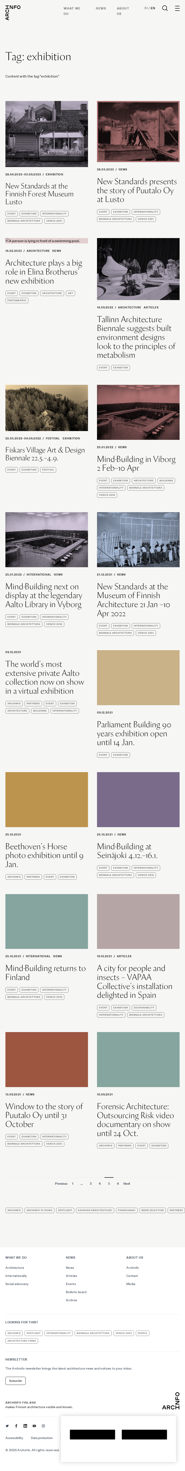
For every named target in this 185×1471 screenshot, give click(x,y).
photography (16, 300)
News (101, 8)
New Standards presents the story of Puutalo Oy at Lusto (137, 190)
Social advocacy (16, 1284)
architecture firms (21, 1340)
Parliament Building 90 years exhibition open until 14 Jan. (134, 733)
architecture (52, 293)
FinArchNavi (127, 1210)
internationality (54, 213)
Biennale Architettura (23, 221)
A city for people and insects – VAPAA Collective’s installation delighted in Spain (135, 981)
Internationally (16, 1276)
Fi (146, 8)
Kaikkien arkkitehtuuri (95, 1210)
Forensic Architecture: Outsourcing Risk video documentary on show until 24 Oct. (135, 1120)
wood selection (152, 1210)
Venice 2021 (54, 221)
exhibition (54, 174)
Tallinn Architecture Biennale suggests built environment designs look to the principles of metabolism (136, 337)
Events (71, 1284)
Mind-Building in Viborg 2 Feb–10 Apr (136, 464)
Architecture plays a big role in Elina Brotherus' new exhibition (43, 271)
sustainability (144, 1007)
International (39, 574)
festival (53, 438)
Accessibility (14, 1438)
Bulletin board (76, 1292)
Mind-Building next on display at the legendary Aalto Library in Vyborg (43, 595)
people (142, 1333)
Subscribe (15, 1381)
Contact (132, 1276)
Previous (61, 1184)
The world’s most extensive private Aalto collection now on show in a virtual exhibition (44, 677)
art (70, 293)
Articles (151, 307)
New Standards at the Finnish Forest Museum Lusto (39, 194)
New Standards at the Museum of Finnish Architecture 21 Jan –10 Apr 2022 (133, 600)
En (153, 8)
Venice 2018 (107, 495)
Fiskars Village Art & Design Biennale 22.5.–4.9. (45, 454)
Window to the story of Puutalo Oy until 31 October (44, 1115)
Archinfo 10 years (39, 1210)
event (11, 213)
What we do (16, 1257)
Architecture (38, 251)
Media (130, 1284)
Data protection (42, 1438)
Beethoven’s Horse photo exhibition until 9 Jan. (44, 855)
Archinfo (14, 703)
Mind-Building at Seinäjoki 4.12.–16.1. (127, 851)
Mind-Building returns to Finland (45, 973)
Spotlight (65, 1210)
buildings (166, 480)
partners (33, 703)
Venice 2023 (124, 1333)
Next (126, 1184)
